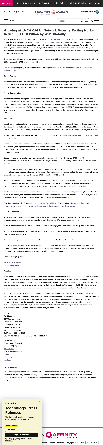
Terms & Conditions (56, 443)
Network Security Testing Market (47, 42)
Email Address (11, 426)
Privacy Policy (92, 443)
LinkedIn (7, 354)
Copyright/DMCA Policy (75, 443)
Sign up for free (21, 434)
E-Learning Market (11, 265)
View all (98, 3)
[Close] (39, 401)
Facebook (8, 357)
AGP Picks (6, 3)
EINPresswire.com (56, 39)
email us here (9, 349)
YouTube (7, 360)
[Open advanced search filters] (86, 20)
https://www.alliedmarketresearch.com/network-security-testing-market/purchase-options (39, 206)
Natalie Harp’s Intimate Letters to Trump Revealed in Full (36, 3)
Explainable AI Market (13, 262)
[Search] (81, 20)
